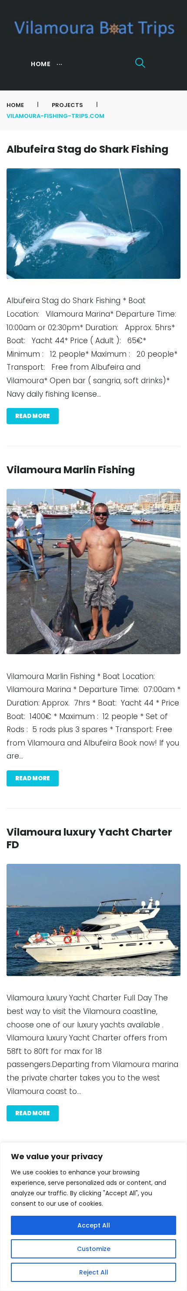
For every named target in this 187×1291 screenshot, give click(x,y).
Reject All (93, 1272)
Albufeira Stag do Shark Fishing (87, 149)
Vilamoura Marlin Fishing (71, 470)
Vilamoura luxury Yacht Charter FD (89, 838)
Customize (93, 1248)
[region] (93, 1216)
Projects (67, 105)
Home (15, 105)
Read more (32, 416)
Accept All (93, 1225)
